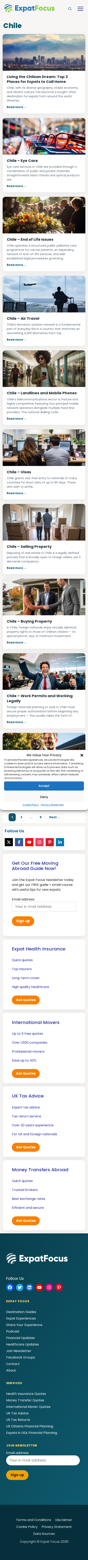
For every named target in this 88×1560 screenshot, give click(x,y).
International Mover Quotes (28, 1406)
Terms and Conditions (33, 1520)
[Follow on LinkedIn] (60, 842)
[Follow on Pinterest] (50, 842)
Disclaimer (63, 1520)
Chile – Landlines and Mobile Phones (42, 392)
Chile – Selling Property (29, 546)
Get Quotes (26, 1000)
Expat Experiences (21, 1318)
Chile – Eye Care (22, 160)
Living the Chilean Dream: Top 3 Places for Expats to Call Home (37, 79)
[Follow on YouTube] (29, 842)
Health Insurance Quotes (26, 1393)
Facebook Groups (20, 1357)
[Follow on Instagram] (39, 842)
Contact (13, 1364)
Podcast (12, 1331)
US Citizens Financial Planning (29, 1426)
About (11, 1370)
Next (54, 817)
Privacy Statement (52, 804)
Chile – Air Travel (23, 318)
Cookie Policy (31, 804)
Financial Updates (20, 1338)
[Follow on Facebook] (19, 842)
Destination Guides (21, 1312)
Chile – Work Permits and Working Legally (40, 698)
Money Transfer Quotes (25, 1400)
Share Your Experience (24, 1325)
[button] (82, 755)
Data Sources (44, 1533)
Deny (44, 797)
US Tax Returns (18, 1419)
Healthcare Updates (22, 1344)
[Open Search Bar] (70, 9)
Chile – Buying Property (29, 621)
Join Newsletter (18, 1351)
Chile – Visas (19, 471)
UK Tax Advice (17, 1413)
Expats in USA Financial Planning (31, 1432)
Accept (44, 786)
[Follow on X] (9, 842)
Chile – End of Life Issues (30, 239)
